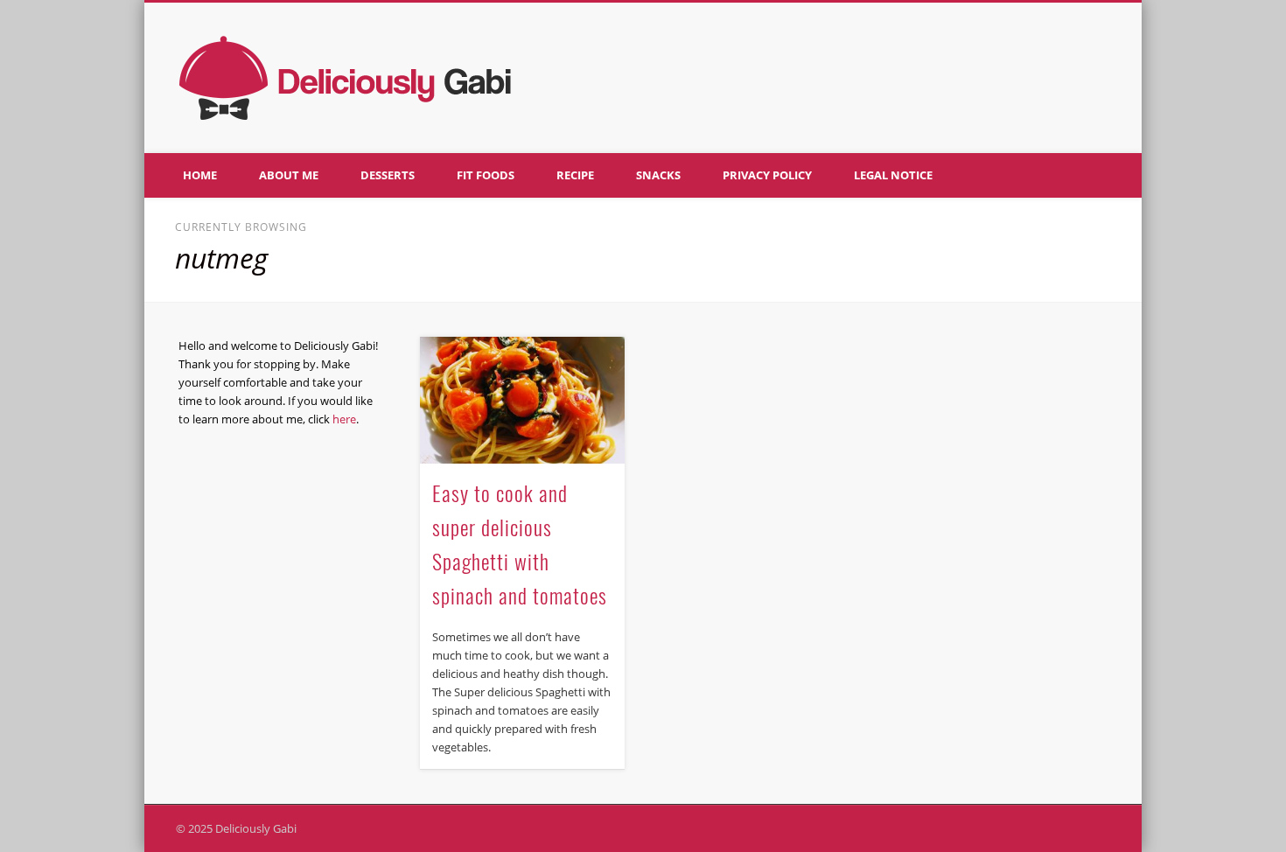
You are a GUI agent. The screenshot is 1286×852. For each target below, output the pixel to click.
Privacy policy (767, 175)
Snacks (658, 175)
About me (288, 175)
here (344, 419)
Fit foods (485, 175)
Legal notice (893, 175)
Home (200, 175)
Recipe (575, 175)
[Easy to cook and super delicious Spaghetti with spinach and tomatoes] (522, 400)
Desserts (387, 175)
